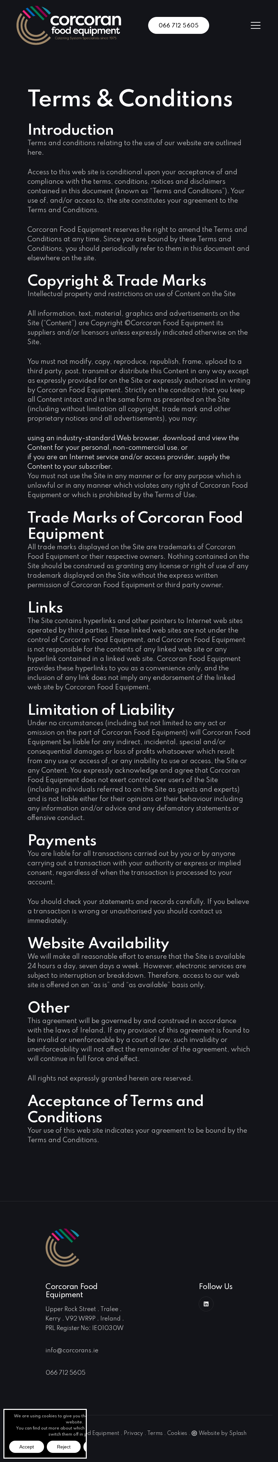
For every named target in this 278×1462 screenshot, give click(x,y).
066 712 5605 (179, 26)
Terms (155, 1433)
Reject (64, 1446)
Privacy (133, 1433)
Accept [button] (26, 1446)
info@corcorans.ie (71, 1351)
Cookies (177, 1433)
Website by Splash (222, 1433)
